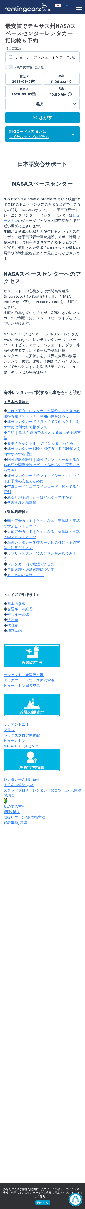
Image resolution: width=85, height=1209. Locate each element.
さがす (45, 117)
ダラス (9, 729)
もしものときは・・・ (25, 574)
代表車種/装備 (15, 822)
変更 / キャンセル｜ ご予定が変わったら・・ (44, 443)
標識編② (14, 630)
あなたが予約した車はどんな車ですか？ (40, 497)
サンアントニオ (16, 724)
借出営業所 (13, 48)
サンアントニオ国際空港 (24, 674)
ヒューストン (14, 740)
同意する (42, 1202)
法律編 (12, 620)
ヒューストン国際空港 (22, 685)
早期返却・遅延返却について (30, 569)
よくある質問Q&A (19, 784)
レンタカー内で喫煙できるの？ (32, 564)
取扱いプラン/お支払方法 (24, 817)
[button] (62, 4)
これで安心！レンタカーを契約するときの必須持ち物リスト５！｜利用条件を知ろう (42, 413)
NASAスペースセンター (23, 746)
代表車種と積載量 (21, 502)
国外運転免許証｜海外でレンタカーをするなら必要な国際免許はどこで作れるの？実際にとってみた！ (42, 465)
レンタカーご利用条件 (22, 779)
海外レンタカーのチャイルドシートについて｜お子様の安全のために (42, 478)
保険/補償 (12, 811)
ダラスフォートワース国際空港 (29, 680)
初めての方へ (14, 806)
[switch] (9, 67)
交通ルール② (18, 614)
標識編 (12, 625)
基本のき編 (16, 603)
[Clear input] (73, 57)
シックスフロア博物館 (22, 735)
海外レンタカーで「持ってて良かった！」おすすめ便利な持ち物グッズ (42, 424)
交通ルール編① (20, 609)
